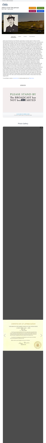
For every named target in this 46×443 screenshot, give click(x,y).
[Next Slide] (41, 335)
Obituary (13, 36)
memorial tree (15, 78)
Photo (25, 36)
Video (19, 36)
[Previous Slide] (4, 335)
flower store (31, 78)
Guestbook (32, 36)
